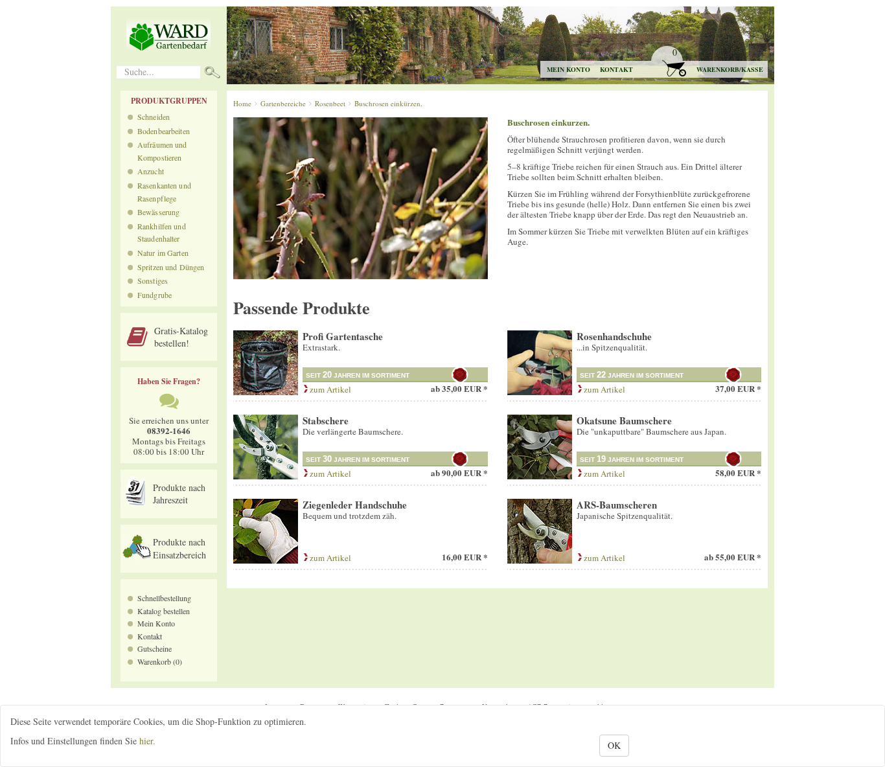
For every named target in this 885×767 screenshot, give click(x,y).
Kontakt (616, 69)
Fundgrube (154, 295)
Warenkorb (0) (159, 661)
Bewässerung (158, 212)
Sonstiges (152, 280)
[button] (708, 62)
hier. (147, 741)
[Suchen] (212, 73)
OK (614, 745)
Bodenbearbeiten (163, 131)
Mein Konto (156, 623)
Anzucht (150, 171)
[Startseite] (168, 35)
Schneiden (153, 116)
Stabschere (326, 420)
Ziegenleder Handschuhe (355, 505)
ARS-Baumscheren (617, 505)
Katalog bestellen (163, 611)
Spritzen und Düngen (170, 267)
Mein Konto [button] (568, 69)
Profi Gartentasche (343, 336)
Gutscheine (154, 648)
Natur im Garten (163, 252)
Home (242, 103)
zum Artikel (329, 389)
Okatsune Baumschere (624, 420)
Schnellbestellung (164, 598)
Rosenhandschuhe (614, 336)
